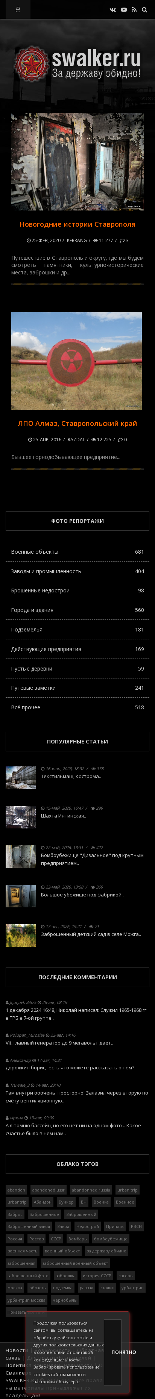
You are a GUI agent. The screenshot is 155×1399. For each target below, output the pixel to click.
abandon (16, 1190)
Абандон (43, 1202)
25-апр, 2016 (46, 439)
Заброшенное (44, 1214)
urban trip (127, 1190)
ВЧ (84, 1202)
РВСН (136, 1226)
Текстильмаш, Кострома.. (71, 776)
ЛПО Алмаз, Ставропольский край (77, 423)
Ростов (36, 1239)
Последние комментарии (77, 977)
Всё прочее (77, 707)
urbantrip (17, 1202)
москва (15, 1287)
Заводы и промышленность (77, 571)
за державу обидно (106, 1251)
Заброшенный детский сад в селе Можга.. (91, 934)
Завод (63, 1226)
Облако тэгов (77, 1163)
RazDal (76, 439)
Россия (15, 1239)
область (37, 1287)
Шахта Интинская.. (63, 815)
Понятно (117, 1352)
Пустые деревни (77, 668)
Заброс (15, 1214)
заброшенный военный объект (75, 1263)
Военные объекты (77, 551)
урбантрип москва (27, 1300)
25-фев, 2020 (45, 240)
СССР (56, 1239)
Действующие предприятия (77, 649)
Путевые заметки (77, 687)
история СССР (97, 1275)
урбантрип (133, 1287)
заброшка (66, 1275)
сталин (107, 1287)
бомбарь (77, 1239)
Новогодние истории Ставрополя (78, 224)
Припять (115, 1226)
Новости (17, 1350)
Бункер (66, 1202)
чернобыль (65, 1300)
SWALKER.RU (22, 1380)
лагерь (126, 1275)
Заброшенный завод (29, 1226)
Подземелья (77, 629)
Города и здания (77, 609)
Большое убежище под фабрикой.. (82, 894)
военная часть (23, 1251)
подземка (63, 1287)
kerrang (77, 240)
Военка (101, 1202)
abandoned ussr (48, 1190)
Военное (125, 1202)
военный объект (62, 1251)
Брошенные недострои (77, 590)
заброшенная (21, 1263)
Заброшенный (81, 1214)
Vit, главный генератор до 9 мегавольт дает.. (59, 1042)
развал (86, 1287)
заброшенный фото (28, 1275)
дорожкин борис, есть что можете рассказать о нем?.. (71, 1067)
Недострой (87, 1226)
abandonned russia (91, 1190)
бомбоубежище (111, 1239)
